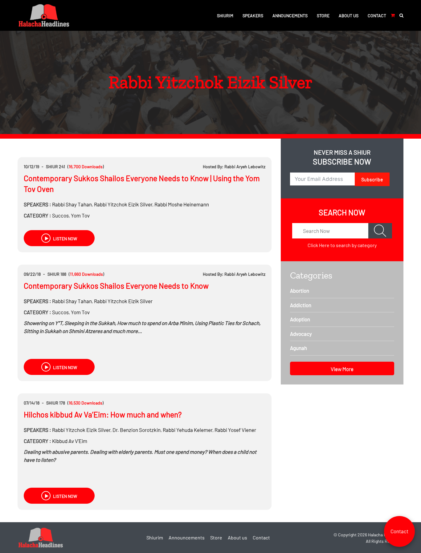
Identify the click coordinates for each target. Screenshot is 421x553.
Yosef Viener (235, 430)
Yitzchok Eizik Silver (123, 204)
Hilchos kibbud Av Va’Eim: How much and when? (103, 414)
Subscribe (372, 179)
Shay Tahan (72, 204)
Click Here (318, 245)
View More (342, 369)
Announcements (290, 15)
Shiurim (225, 15)
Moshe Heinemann (181, 204)
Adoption (300, 319)
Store (323, 15)
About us (348, 15)
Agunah (298, 348)
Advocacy (301, 334)
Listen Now (64, 238)
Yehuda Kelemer (187, 430)
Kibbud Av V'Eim (69, 441)
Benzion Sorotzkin (136, 430)
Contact (377, 15)
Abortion (299, 290)
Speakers (253, 15)
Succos (60, 215)
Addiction (300, 305)
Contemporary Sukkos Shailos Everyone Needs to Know (116, 285)
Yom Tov (80, 215)
